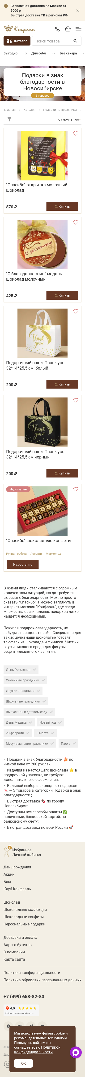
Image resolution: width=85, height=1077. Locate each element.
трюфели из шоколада (24, 641)
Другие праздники (20, 690)
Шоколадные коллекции (25, 909)
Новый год (47, 722)
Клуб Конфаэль (17, 888)
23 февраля (15, 733)
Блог (8, 881)
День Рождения (18, 669)
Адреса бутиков (18, 944)
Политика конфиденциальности (32, 972)
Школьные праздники (23, 701)
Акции (9, 874)
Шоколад (12, 902)
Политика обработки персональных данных (42, 979)
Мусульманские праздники (27, 743)
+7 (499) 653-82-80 (57, 29)
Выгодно (10, 53)
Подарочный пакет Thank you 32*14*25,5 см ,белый (35, 365)
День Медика (16, 722)
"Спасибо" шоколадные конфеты (38, 540)
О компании (14, 951)
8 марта (43, 733)
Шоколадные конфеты (24, 916)
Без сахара (68, 53)
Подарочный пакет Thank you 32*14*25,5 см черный (35, 454)
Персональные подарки (24, 923)
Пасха (65, 743)
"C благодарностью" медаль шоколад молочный (34, 276)
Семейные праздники (22, 680)
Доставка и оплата (20, 937)
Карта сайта (14, 959)
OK (23, 1063)
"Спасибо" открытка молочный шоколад (36, 187)
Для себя (38, 53)
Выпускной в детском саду (26, 712)
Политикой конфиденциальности (37, 1049)
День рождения (17, 866)
